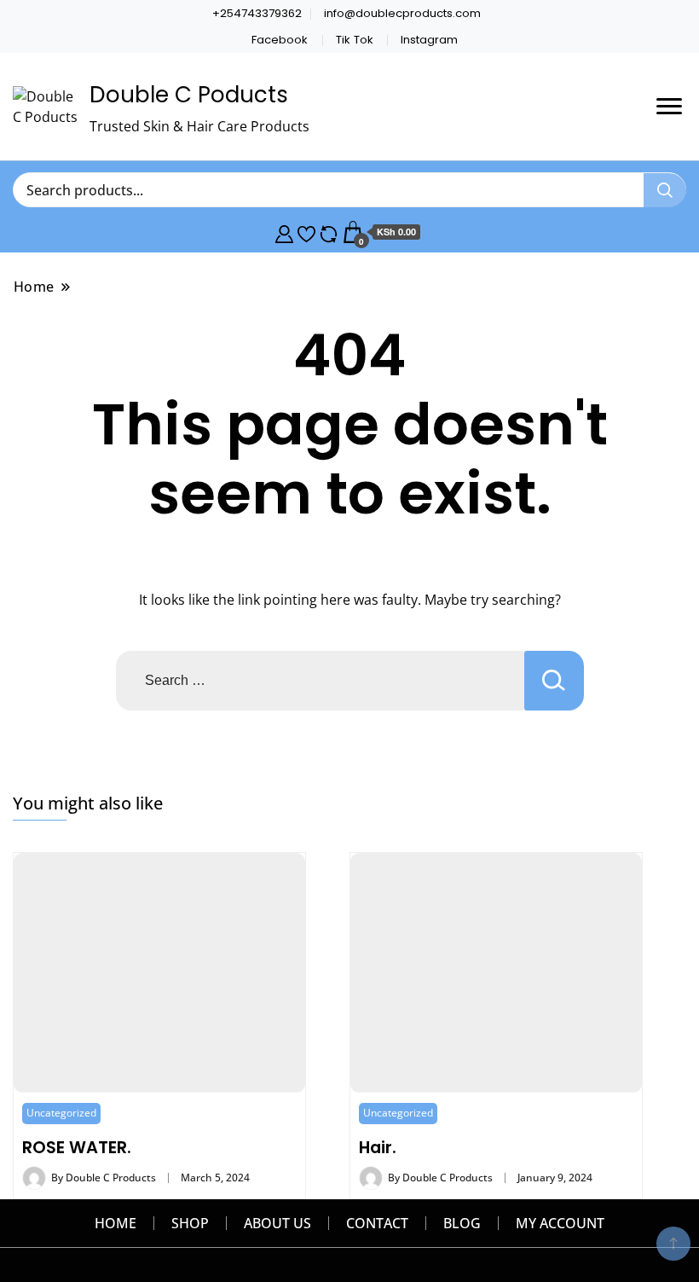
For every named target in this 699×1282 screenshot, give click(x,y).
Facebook (279, 40)
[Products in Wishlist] (306, 232)
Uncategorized (61, 1112)
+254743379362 (257, 13)
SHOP (190, 1223)
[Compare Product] (329, 232)
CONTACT (377, 1223)
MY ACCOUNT (560, 1223)
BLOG (462, 1223)
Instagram (429, 40)
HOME (115, 1223)
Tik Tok (354, 40)
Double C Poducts (189, 94)
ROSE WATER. (76, 1147)
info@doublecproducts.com (402, 13)
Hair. (377, 1147)
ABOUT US (277, 1223)
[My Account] (284, 232)
